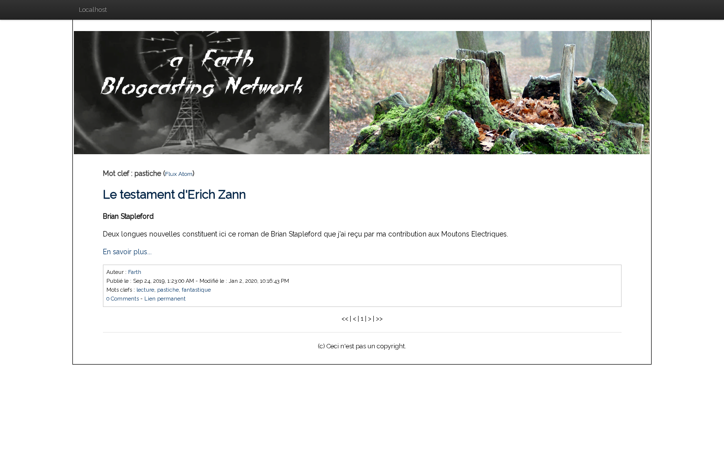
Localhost (93, 9)
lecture (145, 290)
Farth (134, 272)
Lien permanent (165, 299)
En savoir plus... (127, 252)
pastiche (168, 290)
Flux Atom (179, 173)
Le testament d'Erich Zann (174, 194)
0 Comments (122, 299)
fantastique (196, 290)
